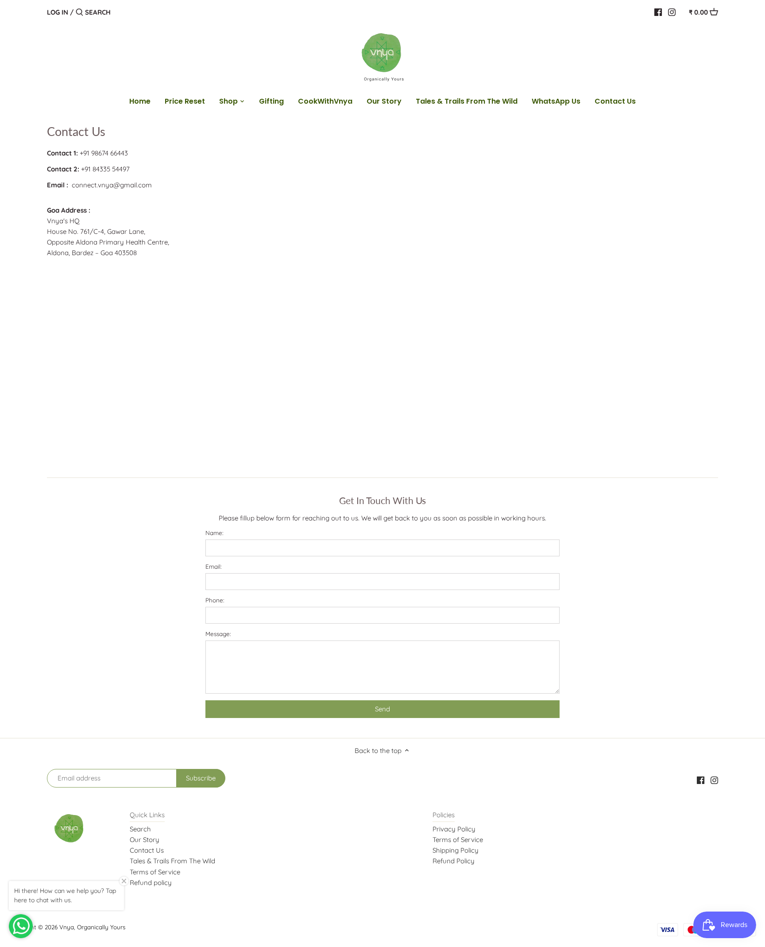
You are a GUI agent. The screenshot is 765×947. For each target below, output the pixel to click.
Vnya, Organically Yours (92, 927)
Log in (57, 12)
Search (140, 829)
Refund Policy (454, 861)
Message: (218, 633)
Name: (214, 532)
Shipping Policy (456, 850)
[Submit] (79, 12)
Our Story (144, 839)
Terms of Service (155, 872)
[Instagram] (672, 12)
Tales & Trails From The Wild (172, 861)
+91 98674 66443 (104, 153)
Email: (213, 566)
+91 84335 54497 (105, 169)
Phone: (214, 600)
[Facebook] (658, 12)
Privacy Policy (454, 829)
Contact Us (147, 850)
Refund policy (151, 882)
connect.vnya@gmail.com (112, 185)
